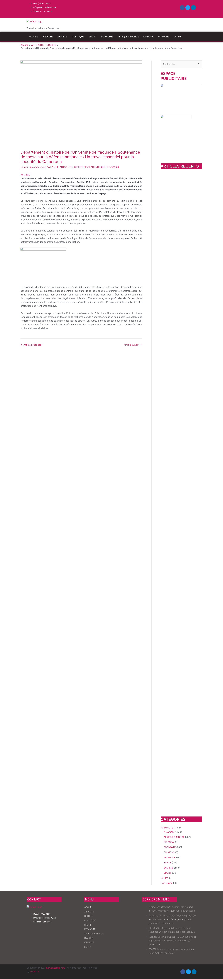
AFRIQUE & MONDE (128, 36)
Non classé (166, 883)
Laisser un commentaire (33, 167)
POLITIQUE (78, 36)
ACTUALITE (66, 167)
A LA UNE (48, 36)
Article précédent (31, 345)
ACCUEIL (33, 36)
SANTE (167, 862)
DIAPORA (148, 36)
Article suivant (133, 345)
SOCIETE (62, 36)
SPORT (92, 36)
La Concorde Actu (55, 967)
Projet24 (34, 971)
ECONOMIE (107, 36)
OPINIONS (163, 36)
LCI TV (177, 36)
